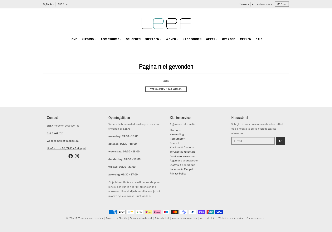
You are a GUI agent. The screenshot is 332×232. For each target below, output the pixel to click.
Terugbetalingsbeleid (141, 218)
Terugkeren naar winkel (166, 89)
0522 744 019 (55, 133)
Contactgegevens (255, 218)
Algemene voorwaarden (184, 218)
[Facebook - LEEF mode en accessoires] (70, 156)
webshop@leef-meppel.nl (63, 140)
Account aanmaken (262, 4)
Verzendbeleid (207, 218)
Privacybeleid (162, 218)
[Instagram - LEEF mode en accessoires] (77, 156)
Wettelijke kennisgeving (230, 218)
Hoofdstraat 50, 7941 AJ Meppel (66, 148)
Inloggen (244, 4)
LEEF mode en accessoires (89, 218)
